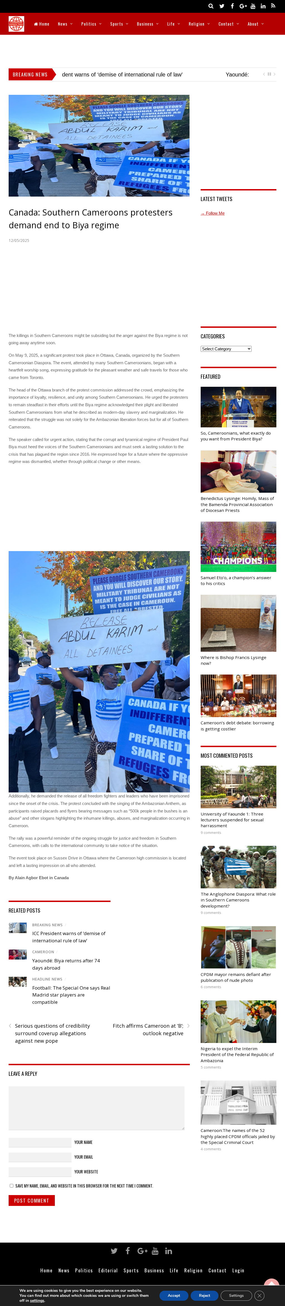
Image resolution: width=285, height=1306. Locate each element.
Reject (204, 1295)
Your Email (83, 1157)
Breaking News (47, 925)
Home (44, 24)
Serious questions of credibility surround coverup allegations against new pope (49, 1033)
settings (37, 1300)
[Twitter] (222, 6)
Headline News (47, 979)
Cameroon (43, 952)
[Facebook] (232, 6)
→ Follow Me (213, 213)
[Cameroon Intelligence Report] (16, 28)
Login (238, 1270)
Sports (116, 24)
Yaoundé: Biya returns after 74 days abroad (116, 74)
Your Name (83, 1142)
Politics (88, 24)
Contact (226, 24)
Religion (197, 24)
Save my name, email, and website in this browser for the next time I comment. (84, 1186)
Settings (236, 1295)
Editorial (108, 1270)
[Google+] (242, 6)
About (253, 24)
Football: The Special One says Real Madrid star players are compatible (71, 995)
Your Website (86, 1171)
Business (145, 24)
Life (171, 24)
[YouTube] (253, 6)
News (62, 24)
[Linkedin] (263, 6)
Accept (174, 1295)
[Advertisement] (142, 50)
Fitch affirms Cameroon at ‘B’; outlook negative (151, 1029)
